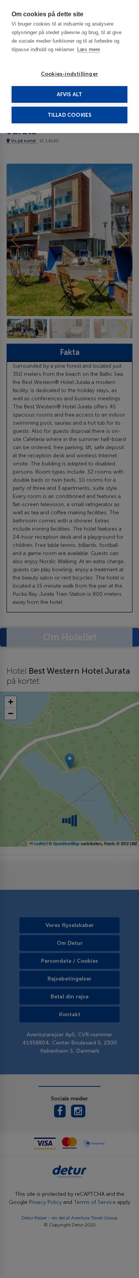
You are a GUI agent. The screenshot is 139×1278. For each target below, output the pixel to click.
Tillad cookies (69, 115)
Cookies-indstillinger (69, 74)
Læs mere (88, 49)
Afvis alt (70, 94)
